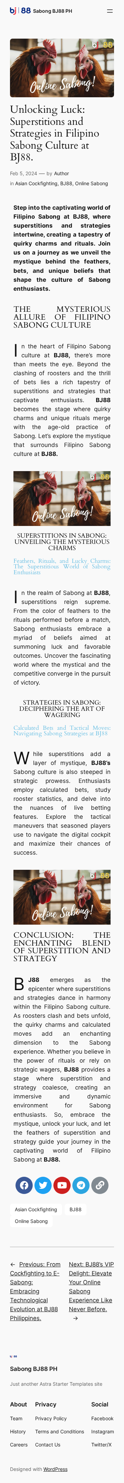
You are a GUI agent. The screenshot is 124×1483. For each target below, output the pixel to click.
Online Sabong (91, 183)
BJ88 (66, 183)
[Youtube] (62, 1185)
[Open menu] (110, 11)
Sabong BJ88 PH (52, 11)
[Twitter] (43, 1185)
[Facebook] (24, 1185)
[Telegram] (81, 1185)
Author (61, 173)
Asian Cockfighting (36, 183)
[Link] (99, 1185)
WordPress (55, 1469)
